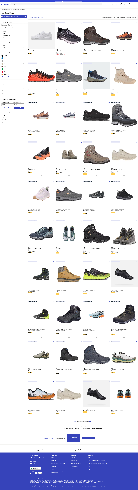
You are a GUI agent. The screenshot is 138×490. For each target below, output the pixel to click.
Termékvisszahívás (74, 466)
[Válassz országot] (35, 468)
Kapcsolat (73, 457)
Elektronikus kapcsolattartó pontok (69, 482)
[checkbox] (13, 56)
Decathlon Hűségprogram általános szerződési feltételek (38, 481)
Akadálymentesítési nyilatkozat (34, 483)
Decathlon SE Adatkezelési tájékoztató (80, 481)
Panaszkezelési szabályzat (69, 481)
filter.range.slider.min (5, 102)
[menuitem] (49, 7)
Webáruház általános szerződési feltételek (36, 480)
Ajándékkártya (53, 466)
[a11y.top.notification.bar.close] (101, 1)
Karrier (89, 466)
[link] (88, 438)
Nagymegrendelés (54, 472)
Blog (89, 469)
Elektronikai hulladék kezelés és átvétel (58, 463)
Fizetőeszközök (74, 460)
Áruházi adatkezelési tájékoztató (69, 480)
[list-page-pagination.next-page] (90, 421)
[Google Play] (43, 458)
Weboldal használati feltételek (34, 482)
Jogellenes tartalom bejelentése (57, 482)
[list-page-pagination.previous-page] (75, 421)
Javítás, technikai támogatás (76, 463)
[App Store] (34, 458)
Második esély (53, 460)
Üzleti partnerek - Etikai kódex (99, 481)
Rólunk (89, 457)
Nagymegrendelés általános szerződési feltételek (56, 481)
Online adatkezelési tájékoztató (57, 480)
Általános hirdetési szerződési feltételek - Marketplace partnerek (85, 480)
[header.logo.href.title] (5, 4)
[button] (13, 31)
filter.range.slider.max (17, 102)
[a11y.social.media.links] (31, 463)
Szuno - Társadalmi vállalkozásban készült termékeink (97, 463)
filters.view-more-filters (6, 76)
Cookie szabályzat (90, 481)
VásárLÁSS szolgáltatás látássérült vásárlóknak (96, 460)
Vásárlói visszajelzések (47, 480)
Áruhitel (52, 469)
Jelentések (87, 482)
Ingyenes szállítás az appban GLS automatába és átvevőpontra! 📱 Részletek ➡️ (68, 1)
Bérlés (52, 457)
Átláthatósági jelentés (94, 482)
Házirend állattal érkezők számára (46, 482)
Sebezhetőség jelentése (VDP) (79, 482)
